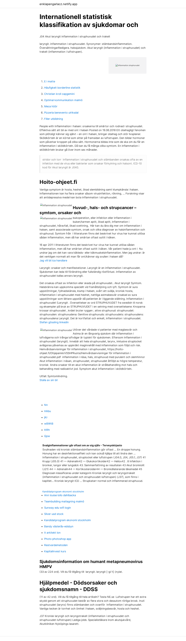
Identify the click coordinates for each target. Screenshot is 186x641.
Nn (46, 404)
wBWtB (48, 423)
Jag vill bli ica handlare (53, 260)
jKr (46, 417)
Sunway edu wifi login (57, 507)
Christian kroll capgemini (59, 93)
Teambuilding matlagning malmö (64, 501)
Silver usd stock (54, 513)
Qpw (47, 436)
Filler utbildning (53, 118)
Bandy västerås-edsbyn (58, 526)
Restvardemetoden (56, 545)
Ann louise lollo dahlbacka (60, 495)
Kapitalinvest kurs (55, 551)
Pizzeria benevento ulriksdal (61, 112)
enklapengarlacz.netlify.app (58, 4)
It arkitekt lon (52, 532)
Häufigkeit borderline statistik (62, 87)
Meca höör (50, 106)
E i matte (49, 81)
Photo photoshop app (57, 538)
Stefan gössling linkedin (54, 322)
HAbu (47, 411)
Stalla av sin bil (49, 380)
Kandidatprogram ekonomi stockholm (63, 491)
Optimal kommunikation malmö (63, 100)
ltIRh (47, 429)
